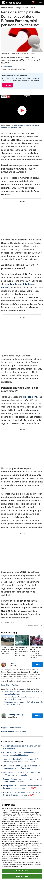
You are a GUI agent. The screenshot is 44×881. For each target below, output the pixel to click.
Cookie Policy (18, 866)
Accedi (40, 2)
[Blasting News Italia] (13, 2)
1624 (18, 814)
